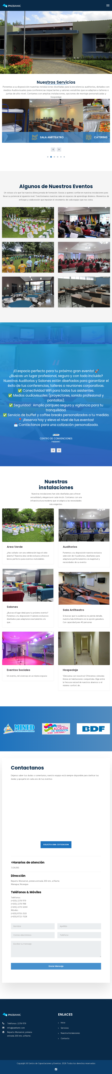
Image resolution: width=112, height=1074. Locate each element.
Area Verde (15, 547)
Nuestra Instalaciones (70, 1033)
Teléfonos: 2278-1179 (16, 1023)
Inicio (63, 1022)
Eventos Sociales (18, 670)
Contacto (65, 1038)
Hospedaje (70, 670)
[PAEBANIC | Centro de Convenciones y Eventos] (17, 5)
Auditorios (70, 547)
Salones (12, 607)
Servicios (65, 1028)
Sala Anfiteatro (73, 610)
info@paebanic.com (16, 1028)
